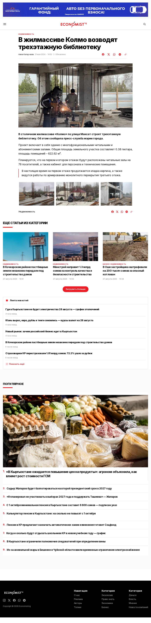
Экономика (107, 603)
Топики (77, 607)
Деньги (132, 595)
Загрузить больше (76, 289)
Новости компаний (138, 607)
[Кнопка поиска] (144, 24)
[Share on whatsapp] (114, 54)
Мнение (133, 603)
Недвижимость (26, 34)
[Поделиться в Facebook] (103, 54)
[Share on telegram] (119, 54)
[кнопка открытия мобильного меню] (4, 24)
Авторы (78, 603)
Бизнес (106, 264)
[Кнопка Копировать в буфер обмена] (124, 54)
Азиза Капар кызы (26, 54)
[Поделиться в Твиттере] (108, 54)
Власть (132, 599)
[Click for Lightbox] (36, 194)
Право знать (108, 599)
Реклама (78, 599)
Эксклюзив (107, 595)
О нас (77, 595)
